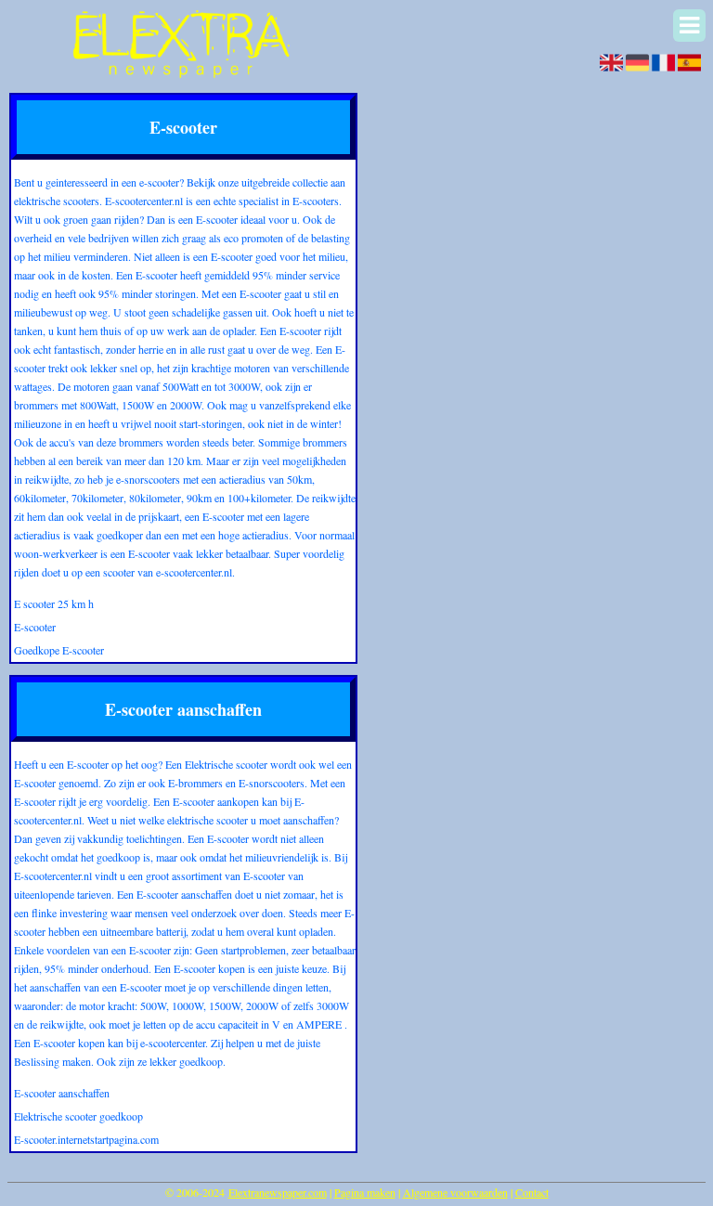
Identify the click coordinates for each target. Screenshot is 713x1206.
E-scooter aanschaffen (62, 1092)
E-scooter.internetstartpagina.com (86, 1139)
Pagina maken (364, 1192)
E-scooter (35, 626)
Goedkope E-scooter (59, 649)
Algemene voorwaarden (455, 1192)
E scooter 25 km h (54, 603)
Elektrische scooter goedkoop (78, 1116)
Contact (532, 1192)
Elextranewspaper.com (277, 1192)
